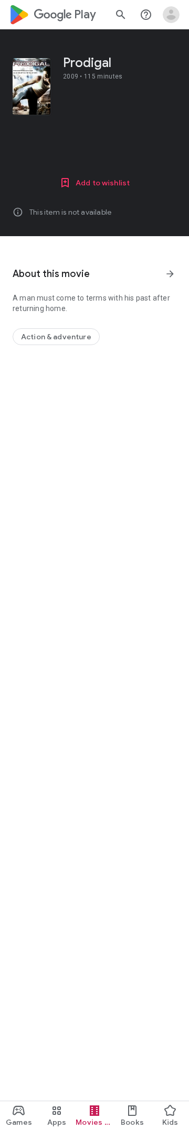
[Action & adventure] (56, 337)
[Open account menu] (171, 14)
